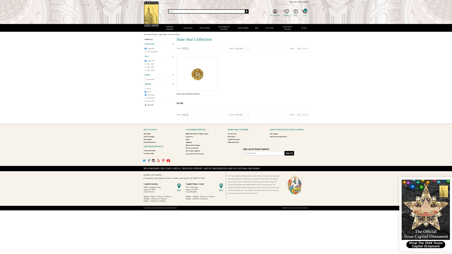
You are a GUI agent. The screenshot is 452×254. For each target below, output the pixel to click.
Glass (149, 92)
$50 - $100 (151, 70)
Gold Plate (150, 95)
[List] (187, 48)
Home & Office (205, 28)
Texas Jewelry (188, 28)
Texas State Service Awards (195, 154)
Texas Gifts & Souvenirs (287, 28)
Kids (256, 28)
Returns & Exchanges (193, 145)
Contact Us (189, 136)
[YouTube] (168, 160)
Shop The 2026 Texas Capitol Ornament (423, 244)
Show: (292, 48)
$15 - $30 (150, 64)
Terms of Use (286, 208)
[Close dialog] (447, 180)
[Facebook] (149, 160)
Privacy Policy (303, 208)
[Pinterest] (163, 160)
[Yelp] (158, 160)
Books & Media (243, 28)
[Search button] (246, 11)
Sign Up (289, 153)
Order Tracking (149, 136)
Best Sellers (231, 136)
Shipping (189, 142)
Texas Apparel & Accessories (224, 28)
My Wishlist (148, 139)
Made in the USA (233, 142)
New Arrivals (232, 134)
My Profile (147, 134)
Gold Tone (150, 98)
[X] (144, 160)
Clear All (150, 105)
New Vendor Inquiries (193, 151)
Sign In (305, 2)
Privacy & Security (192, 148)
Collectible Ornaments (169, 28)
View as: (179, 48)
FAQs (187, 139)
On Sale (304, 28)
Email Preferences (150, 142)
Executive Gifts (149, 153)
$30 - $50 (150, 67)
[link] (423, 210)
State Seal (150, 79)
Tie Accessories (152, 52)
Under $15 (150, 61)
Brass (149, 89)
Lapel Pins (150, 49)
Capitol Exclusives (234, 139)
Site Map (294, 208)
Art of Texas (269, 28)
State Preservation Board (278, 136)
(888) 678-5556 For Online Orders (197, 134)
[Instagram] (153, 160)
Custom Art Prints (149, 150)
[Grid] (184, 48)
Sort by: (232, 48)
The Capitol (274, 134)
